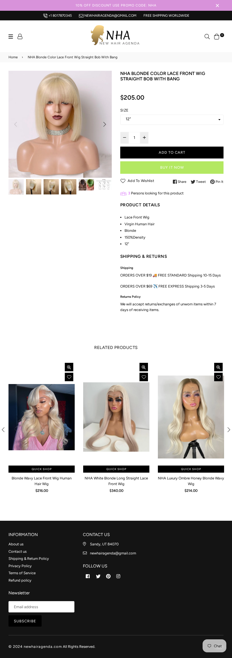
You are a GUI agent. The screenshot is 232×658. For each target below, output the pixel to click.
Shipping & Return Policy (28, 558)
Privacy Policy (20, 566)
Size (124, 110)
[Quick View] (69, 367)
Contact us (17, 551)
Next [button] (104, 124)
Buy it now (172, 167)
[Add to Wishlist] (69, 377)
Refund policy (19, 580)
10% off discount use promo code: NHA (116, 5)
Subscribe (25, 621)
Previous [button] (15, 124)
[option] (60, 124)
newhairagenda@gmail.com (109, 16)
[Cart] (216, 36)
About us (15, 544)
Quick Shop (42, 469)
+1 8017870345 (60, 16)
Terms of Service (22, 573)
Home (13, 57)
